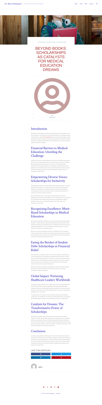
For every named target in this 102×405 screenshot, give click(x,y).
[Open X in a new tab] (47, 387)
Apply (75, 4)
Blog (86, 4)
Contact (91, 4)
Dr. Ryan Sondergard (46, 137)
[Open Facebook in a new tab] (43, 387)
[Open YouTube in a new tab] (58, 387)
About (81, 4)
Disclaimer (58, 393)
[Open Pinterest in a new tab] (54, 387)
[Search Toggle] (96, 3)
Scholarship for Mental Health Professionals (52, 42)
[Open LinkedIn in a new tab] (51, 387)
